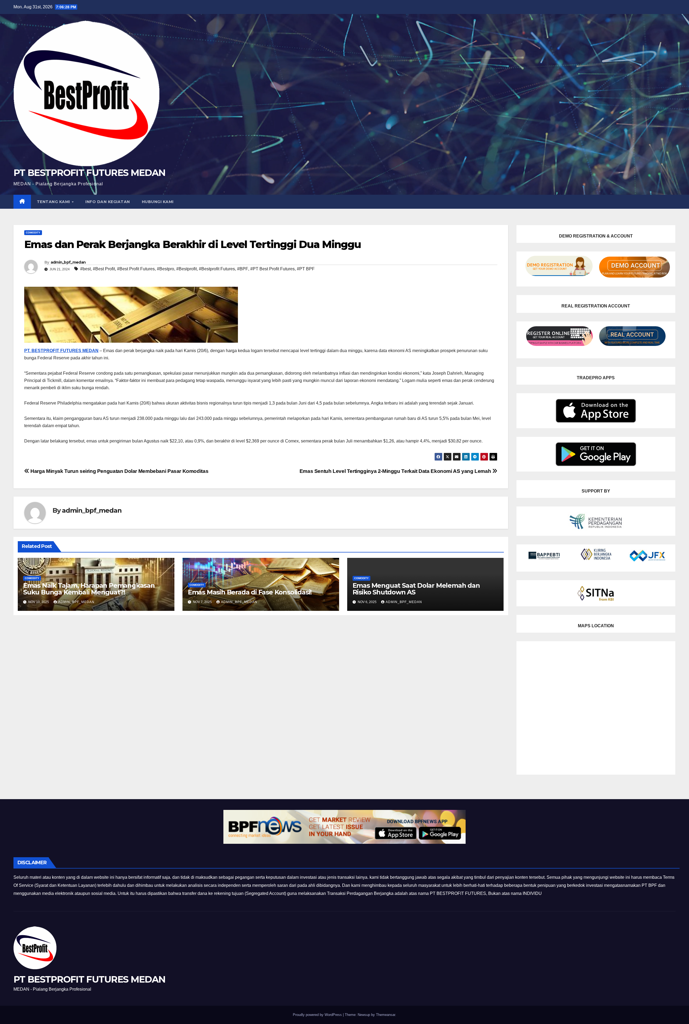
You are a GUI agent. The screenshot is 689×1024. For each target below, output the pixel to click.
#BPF (242, 269)
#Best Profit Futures (136, 269)
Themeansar (385, 1015)
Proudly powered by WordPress (318, 1015)
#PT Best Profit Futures (272, 269)
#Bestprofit (186, 269)
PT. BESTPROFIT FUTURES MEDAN (61, 350)
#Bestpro (165, 269)
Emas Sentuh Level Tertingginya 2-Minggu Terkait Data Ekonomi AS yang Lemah (396, 471)
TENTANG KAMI (54, 201)
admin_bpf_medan (68, 262)
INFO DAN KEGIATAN (107, 201)
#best (85, 269)
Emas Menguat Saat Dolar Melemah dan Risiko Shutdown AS (416, 589)
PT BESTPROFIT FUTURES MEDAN (89, 172)
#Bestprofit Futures (217, 269)
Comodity (33, 232)
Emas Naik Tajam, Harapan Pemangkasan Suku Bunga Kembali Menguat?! (89, 589)
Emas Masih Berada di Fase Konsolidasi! (250, 592)
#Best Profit (104, 269)
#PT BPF (306, 269)
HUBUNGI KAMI (158, 201)
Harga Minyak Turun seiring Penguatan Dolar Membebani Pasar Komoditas (118, 471)
